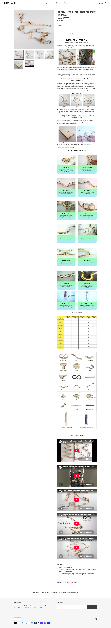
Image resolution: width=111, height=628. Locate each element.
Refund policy (28, 607)
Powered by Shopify (92, 622)
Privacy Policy (34, 605)
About (15, 605)
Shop (20, 605)
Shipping (36, 607)
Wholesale (43, 607)
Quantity (59, 25)
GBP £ (17, 619)
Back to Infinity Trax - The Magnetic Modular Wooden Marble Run (57, 592)
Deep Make (85, 622)
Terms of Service (18, 607)
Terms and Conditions (45, 605)
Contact (26, 605)
